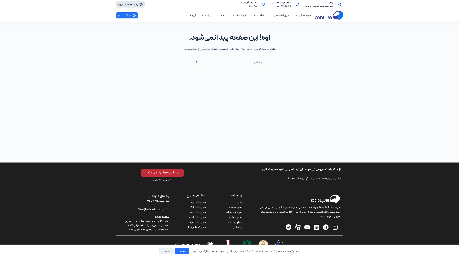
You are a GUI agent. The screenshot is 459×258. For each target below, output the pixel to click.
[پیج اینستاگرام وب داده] (335, 227)
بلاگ (207, 15)
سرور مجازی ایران (198, 202)
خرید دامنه (241, 15)
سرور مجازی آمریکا (197, 222)
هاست (260, 15)
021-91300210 (284, 6)
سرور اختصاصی (281, 15)
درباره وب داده (235, 222)
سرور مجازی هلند (198, 212)
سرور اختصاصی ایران (196, 227)
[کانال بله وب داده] (288, 227)
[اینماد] (279, 241)
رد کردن (166, 251)
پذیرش (182, 251)
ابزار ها (192, 15)
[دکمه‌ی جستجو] (197, 62)
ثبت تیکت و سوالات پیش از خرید (319, 6)
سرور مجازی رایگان (197, 207)
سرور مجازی (305, 15)
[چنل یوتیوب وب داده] (307, 227)
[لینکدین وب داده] (316, 227)
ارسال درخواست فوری (128, 4)
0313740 (253, 6)
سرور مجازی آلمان (197, 217)
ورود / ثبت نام (125, 15)
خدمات (223, 15)
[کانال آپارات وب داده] (297, 227)
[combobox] (233, 62)
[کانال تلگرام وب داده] (325, 227)
